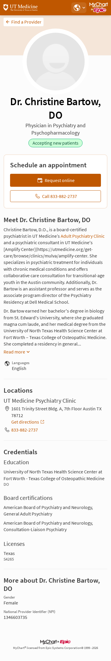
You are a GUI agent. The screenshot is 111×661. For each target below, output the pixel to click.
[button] (78, 7)
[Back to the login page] (20, 7)
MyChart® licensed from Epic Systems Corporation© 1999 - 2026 (55, 648)
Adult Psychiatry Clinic (82, 236)
